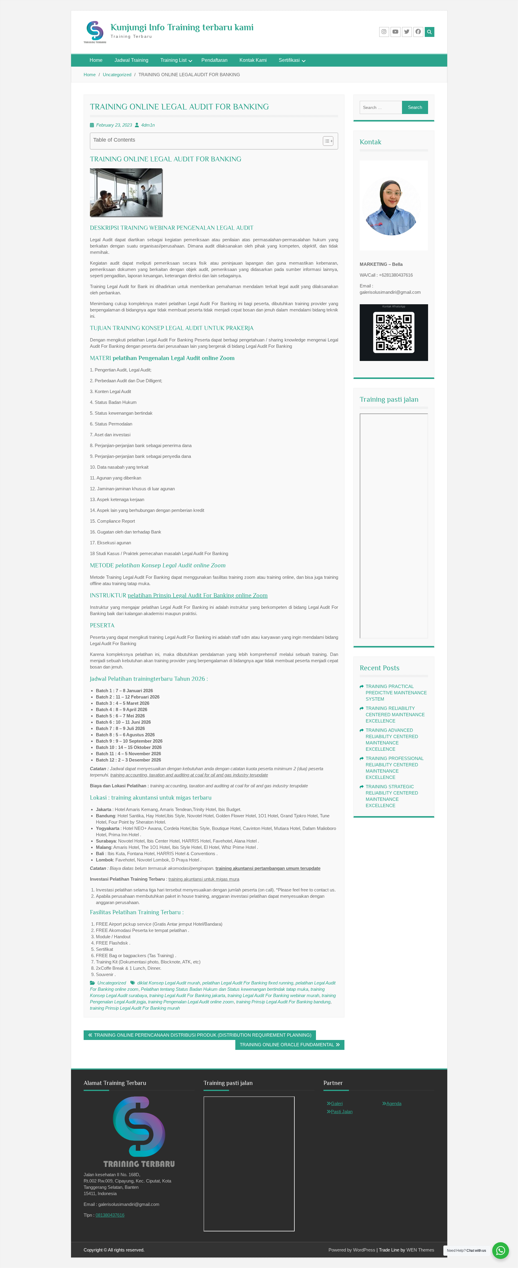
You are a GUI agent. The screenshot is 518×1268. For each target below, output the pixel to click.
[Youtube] (395, 32)
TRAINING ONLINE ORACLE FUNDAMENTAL (287, 1044)
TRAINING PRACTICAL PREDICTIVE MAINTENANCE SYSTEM (396, 693)
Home (96, 60)
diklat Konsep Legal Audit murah (168, 982)
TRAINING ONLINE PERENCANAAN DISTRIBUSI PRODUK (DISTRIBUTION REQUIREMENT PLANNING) (202, 1035)
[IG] (384, 32)
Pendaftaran (214, 60)
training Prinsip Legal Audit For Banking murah (135, 1008)
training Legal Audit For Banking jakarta (187, 995)
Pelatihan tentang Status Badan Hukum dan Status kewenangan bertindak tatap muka (224, 989)
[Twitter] (407, 32)
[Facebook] (418, 32)
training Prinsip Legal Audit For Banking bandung (283, 1001)
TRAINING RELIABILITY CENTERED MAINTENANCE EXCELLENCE (395, 714)
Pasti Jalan (342, 1111)
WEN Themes (420, 1249)
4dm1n (148, 125)
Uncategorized (111, 982)
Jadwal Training (131, 60)
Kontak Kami (253, 60)
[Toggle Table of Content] (325, 141)
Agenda (393, 1103)
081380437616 (110, 1215)
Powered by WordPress (352, 1249)
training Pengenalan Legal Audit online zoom (191, 1001)
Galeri (337, 1103)
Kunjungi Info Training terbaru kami (182, 27)
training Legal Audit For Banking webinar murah (273, 995)
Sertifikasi (289, 60)
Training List (173, 60)
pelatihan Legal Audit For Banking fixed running (247, 982)
